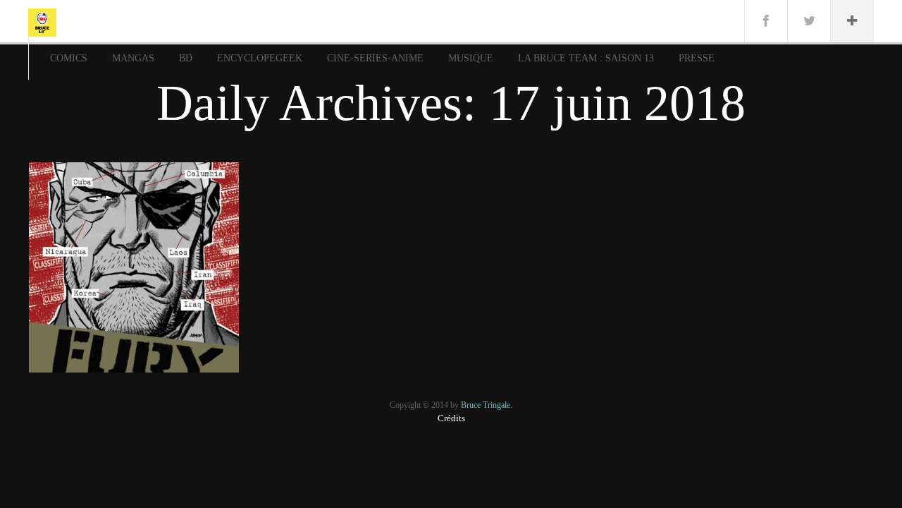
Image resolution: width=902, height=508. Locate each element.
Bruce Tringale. (486, 405)
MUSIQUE (470, 58)
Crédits (451, 418)
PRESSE (697, 58)
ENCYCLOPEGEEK (259, 58)
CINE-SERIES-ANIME (375, 58)
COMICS (68, 58)
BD (185, 58)
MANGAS (133, 58)
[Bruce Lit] (42, 21)
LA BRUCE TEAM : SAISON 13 (586, 58)
